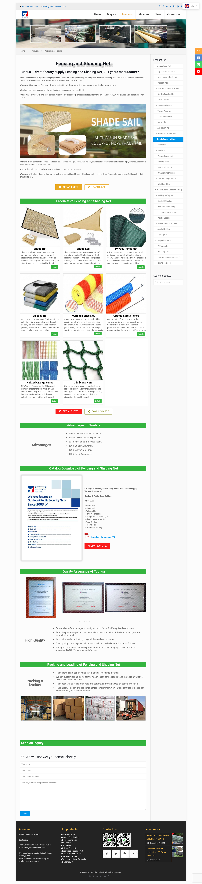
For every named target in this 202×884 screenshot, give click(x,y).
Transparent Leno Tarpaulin (169, 257)
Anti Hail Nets (163, 128)
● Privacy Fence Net (69, 848)
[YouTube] (170, 6)
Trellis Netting (163, 100)
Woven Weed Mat (164, 111)
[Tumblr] (181, 6)
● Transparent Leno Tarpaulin (73, 859)
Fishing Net (162, 235)
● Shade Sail (66, 845)
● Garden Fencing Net (70, 837)
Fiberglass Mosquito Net (167, 212)
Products (35, 51)
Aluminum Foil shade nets (168, 88)
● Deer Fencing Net (69, 840)
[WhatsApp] (159, 6)
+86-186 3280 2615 (30, 6)
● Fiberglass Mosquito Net (72, 851)
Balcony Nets (163, 162)
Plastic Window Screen (167, 223)
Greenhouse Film (164, 117)
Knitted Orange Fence (40, 382)
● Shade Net (66, 843)
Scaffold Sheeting (164, 201)
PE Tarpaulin (162, 246)
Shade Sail (83, 248)
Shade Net (40, 248)
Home (22, 51)
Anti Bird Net (162, 122)
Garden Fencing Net (165, 94)
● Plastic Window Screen (71, 854)
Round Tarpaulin (164, 263)
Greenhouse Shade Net (167, 77)
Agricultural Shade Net (167, 72)
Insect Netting (163, 83)
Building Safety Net (165, 195)
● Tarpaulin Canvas (69, 856)
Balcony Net (40, 315)
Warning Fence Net (83, 315)
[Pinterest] (178, 6)
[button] (68, 187)
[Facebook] (163, 6)
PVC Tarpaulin (163, 252)
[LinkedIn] (174, 6)
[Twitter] (166, 6)
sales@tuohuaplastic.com (54, 6)
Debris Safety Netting (166, 207)
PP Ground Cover (164, 105)
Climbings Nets (83, 382)
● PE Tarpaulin (67, 862)
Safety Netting (163, 229)
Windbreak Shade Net (166, 133)
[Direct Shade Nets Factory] (25, 14)
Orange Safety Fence (126, 315)
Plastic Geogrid (163, 218)
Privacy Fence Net (126, 248)
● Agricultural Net (68, 834)
